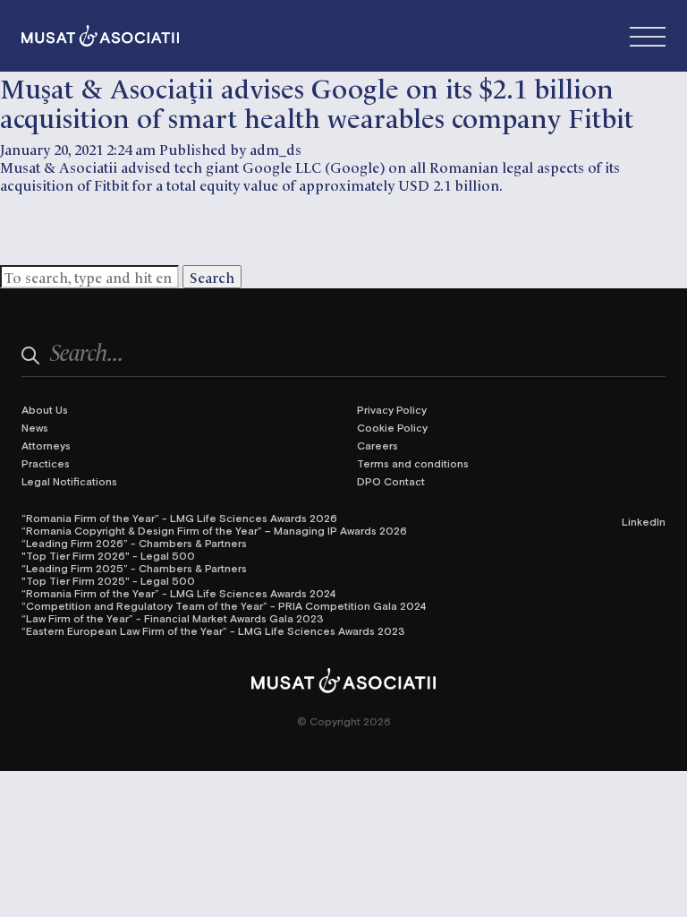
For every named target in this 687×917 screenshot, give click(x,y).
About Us (44, 409)
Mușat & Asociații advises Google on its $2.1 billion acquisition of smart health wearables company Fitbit (316, 101)
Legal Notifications (69, 481)
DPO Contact (391, 481)
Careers (377, 445)
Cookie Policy (392, 427)
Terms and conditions (413, 463)
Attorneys (46, 445)
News (34, 427)
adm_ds (275, 149)
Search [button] (212, 277)
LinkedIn (644, 521)
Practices (45, 463)
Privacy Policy (392, 409)
